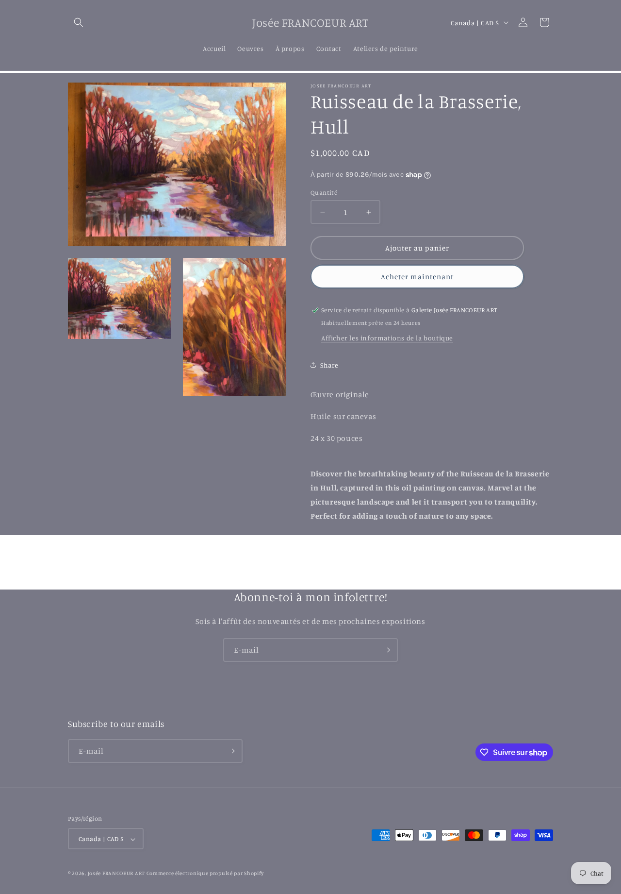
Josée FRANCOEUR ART (117, 873)
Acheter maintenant (417, 276)
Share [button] (329, 365)
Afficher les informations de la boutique (387, 338)
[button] (78, 22)
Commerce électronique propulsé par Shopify (205, 873)
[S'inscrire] (386, 650)
